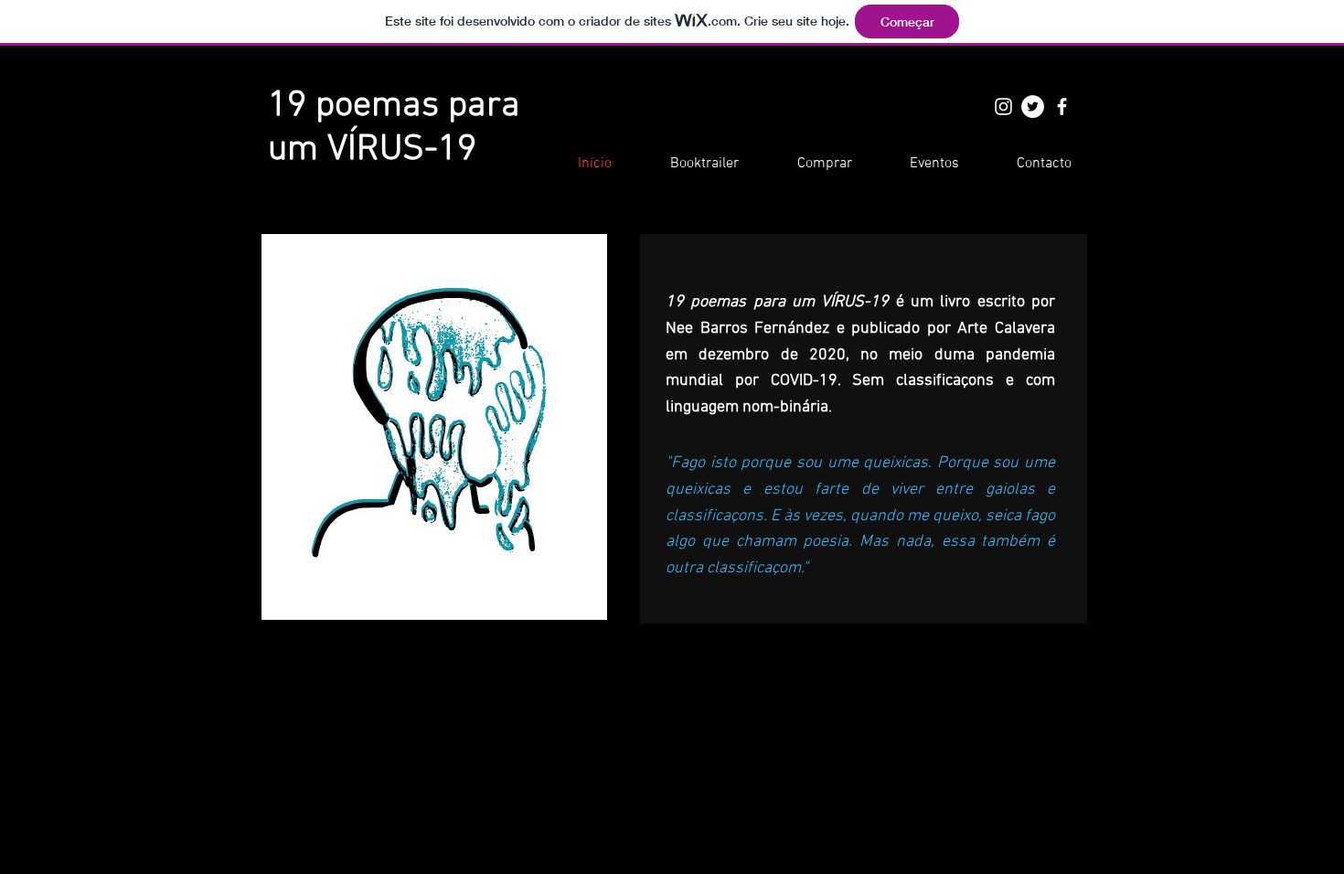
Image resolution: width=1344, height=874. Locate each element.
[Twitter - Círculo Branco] (1032, 106)
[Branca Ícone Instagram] (1003, 106)
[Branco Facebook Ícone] (1062, 106)
